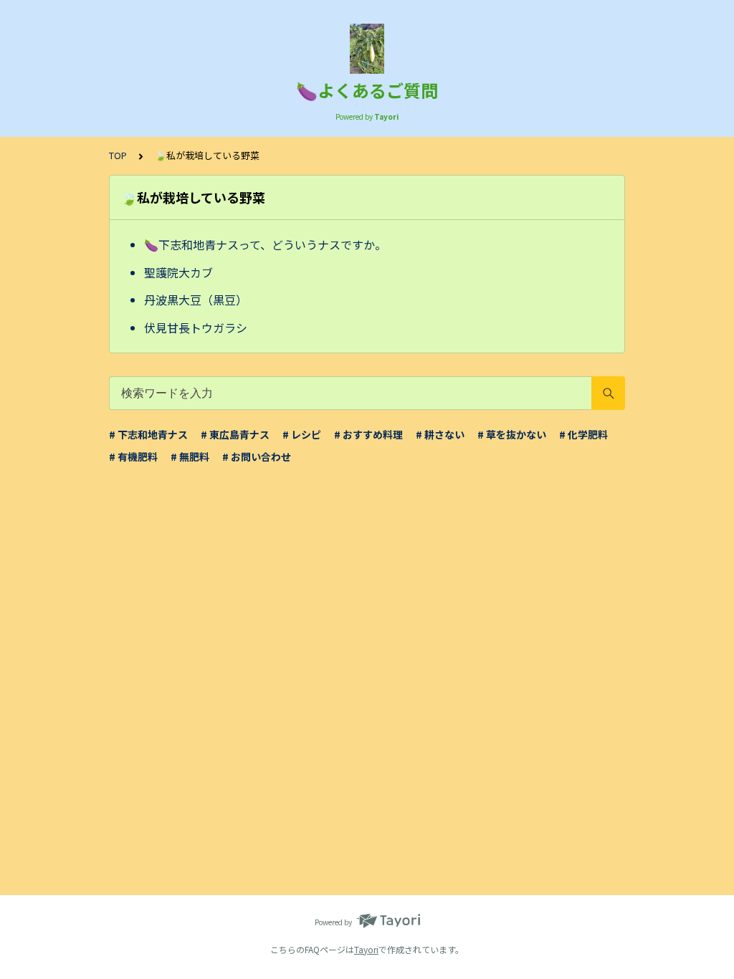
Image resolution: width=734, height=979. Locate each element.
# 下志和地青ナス (148, 434)
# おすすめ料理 (368, 434)
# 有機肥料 (133, 456)
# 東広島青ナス (235, 434)
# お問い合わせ (256, 456)
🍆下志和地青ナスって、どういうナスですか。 (265, 244)
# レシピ (301, 434)
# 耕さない (440, 434)
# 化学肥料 (583, 434)
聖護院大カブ (178, 272)
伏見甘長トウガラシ (195, 327)
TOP (118, 155)
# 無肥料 (190, 456)
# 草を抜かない (511, 434)
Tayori (366, 949)
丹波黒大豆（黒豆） (195, 299)
